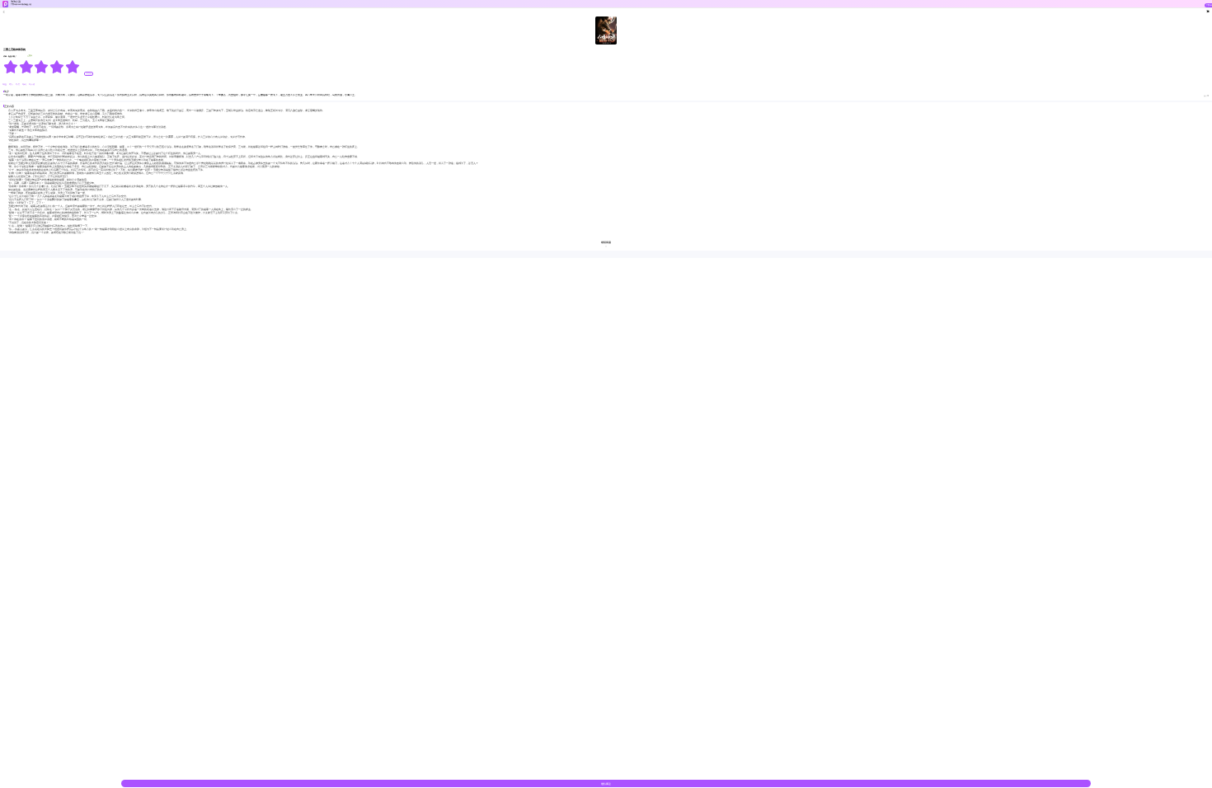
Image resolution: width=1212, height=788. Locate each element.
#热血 (4, 84)
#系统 (24, 84)
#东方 (18, 84)
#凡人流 (32, 84)
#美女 (11, 84)
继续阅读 (606, 784)
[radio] (11, 66)
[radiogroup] (41, 66)
